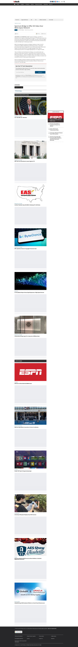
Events (32, 4)
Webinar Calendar (43, 19)
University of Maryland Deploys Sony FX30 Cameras (56, 133)
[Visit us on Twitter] (52, 1)
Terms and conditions (19, 636)
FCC (36, 19)
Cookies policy (53, 636)
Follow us (38, 33)
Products (27, 4)
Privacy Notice (18, 76)
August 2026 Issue (24, 19)
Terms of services (28, 75)
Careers (28, 638)
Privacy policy (41, 636)
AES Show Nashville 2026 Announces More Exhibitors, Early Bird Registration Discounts (55, 138)
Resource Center (38, 4)
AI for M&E (51, 19)
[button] (63, 1)
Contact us (41, 638)
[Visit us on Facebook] (50, 1)
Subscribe (46, 4)
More (50, 4)
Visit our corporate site (52, 628)
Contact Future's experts (31, 636)
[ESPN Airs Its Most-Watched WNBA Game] (56, 117)
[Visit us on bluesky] (57, 1)
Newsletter (44, 33)
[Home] (14, 4)
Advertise (52, 638)
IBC (31, 19)
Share (17, 33)
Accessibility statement (19, 638)
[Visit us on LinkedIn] (54, 1)
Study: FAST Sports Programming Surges (54, 129)
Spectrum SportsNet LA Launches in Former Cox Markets (55, 125)
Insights (22, 4)
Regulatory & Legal (18, 23)
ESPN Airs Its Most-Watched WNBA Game (55, 120)
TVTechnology (21, 29)
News (18, 4)
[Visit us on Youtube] (55, 1)
